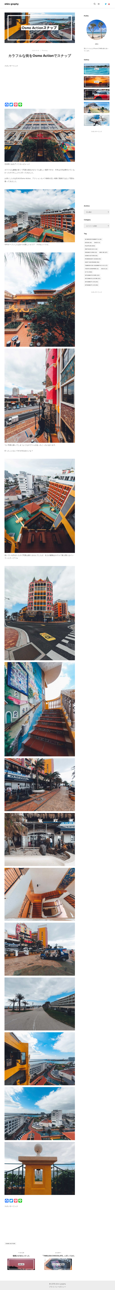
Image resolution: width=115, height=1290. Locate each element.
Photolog (44, 50)
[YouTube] (109, 3)
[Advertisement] (39, 83)
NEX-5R (103, 252)
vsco (104, 268)
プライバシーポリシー (57, 1287)
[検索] (95, 3)
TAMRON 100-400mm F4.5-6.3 (96, 265)
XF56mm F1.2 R (91, 285)
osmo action (10, 1243)
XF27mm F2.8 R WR (92, 278)
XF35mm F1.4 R (91, 281)
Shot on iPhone (92, 262)
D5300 (88, 242)
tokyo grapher (92, 268)
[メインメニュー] (99, 3)
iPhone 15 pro (91, 252)
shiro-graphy (11, 4)
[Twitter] (105, 3)
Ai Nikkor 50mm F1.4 (93, 239)
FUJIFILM (90, 245)
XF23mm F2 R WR (92, 275)
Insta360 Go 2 (91, 249)
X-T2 (88, 272)
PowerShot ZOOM (93, 259)
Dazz (97, 242)
